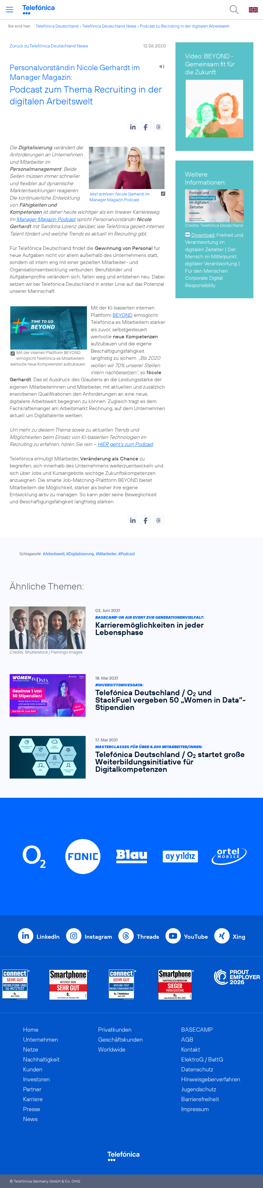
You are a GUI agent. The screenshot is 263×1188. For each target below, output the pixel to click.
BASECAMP (197, 1029)
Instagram (98, 936)
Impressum (195, 1109)
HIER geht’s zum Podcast (125, 444)
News (30, 1119)
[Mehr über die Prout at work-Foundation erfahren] (237, 984)
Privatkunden (115, 1029)
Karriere (33, 1099)
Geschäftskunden (120, 1039)
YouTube (196, 936)
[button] (133, 126)
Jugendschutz (198, 1089)
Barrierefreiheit (200, 1099)
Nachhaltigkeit (41, 1059)
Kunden (32, 1069)
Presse (31, 1109)
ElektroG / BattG (202, 1059)
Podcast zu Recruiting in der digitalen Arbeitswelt (184, 26)
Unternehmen (40, 1039)
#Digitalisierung (80, 554)
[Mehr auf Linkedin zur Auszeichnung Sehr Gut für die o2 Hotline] (123, 984)
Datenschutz (197, 1069)
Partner (32, 1089)
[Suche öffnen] (234, 9)
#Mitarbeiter (106, 554)
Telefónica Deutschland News (109, 26)
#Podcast (126, 554)
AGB (187, 1039)
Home (30, 1029)
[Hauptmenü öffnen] (9, 9)
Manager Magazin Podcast (45, 219)
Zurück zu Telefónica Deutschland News (49, 46)
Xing (239, 936)
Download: (203, 235)
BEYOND (122, 315)
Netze (30, 1049)
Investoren (36, 1079)
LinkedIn (48, 936)
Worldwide (111, 1049)
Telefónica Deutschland (57, 26)
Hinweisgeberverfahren (210, 1079)
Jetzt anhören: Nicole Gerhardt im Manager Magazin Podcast (119, 196)
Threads (148, 936)
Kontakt (190, 1049)
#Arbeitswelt (53, 554)
